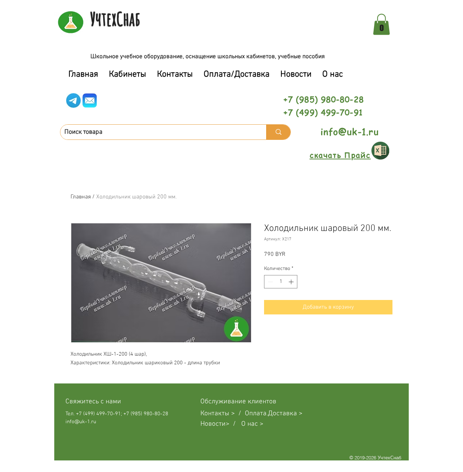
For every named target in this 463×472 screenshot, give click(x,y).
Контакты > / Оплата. (234, 413)
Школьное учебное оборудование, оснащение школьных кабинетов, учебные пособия (207, 56)
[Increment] (291, 281)
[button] (381, 24)
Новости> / (220, 424)
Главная (81, 197)
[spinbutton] (280, 281)
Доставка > (285, 413)
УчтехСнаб (115, 19)
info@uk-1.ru (349, 132)
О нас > (252, 424)
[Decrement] (269, 281)
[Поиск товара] (278, 132)
